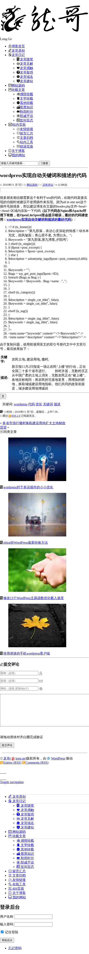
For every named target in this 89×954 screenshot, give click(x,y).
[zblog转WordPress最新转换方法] (37, 535)
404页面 (18, 888)
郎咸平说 (26, 115)
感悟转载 (26, 94)
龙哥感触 (26, 68)
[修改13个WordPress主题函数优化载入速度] (37, 590)
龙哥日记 (18, 54)
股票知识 (26, 107)
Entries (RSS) (12, 762)
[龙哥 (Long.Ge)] (44, 18)
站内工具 (26, 142)
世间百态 (26, 120)
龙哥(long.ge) (14, 758)
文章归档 (26, 137)
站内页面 (19, 124)
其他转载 (26, 102)
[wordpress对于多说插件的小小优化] (37, 480)
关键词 (48, 404)
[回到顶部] (44, 771)
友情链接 (26, 129)
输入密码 (6, 924)
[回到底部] (44, 777)
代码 (31, 404)
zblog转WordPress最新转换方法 (25, 542)
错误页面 (26, 146)
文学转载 (26, 98)
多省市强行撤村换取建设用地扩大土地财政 (33, 423)
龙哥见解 (26, 63)
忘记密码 (15, 948)
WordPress (58, 758)
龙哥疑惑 (26, 72)
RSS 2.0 (15, 415)
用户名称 (6, 916)
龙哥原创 (18, 50)
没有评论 (47, 184)
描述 (57, 404)
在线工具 (19, 884)
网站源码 (18, 85)
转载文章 (18, 89)
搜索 (45, 163)
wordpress (20, 404)
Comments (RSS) (36, 762)
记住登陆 (11, 932)
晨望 (3, 427)
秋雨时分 (26, 111)
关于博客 (18, 150)
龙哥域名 (26, 76)
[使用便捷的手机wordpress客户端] (37, 646)
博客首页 (18, 46)
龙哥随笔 (26, 59)
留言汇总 (26, 133)
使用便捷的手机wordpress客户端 (26, 653)
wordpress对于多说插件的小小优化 (28, 487)
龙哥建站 (26, 81)
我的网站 (18, 155)
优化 (39, 404)
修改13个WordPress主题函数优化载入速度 (33, 598)
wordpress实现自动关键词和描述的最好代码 (39, 219)
